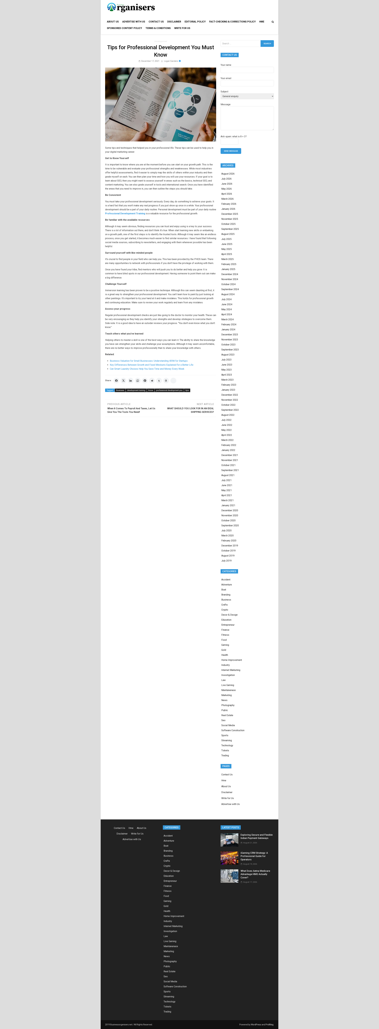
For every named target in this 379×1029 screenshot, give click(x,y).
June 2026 (226, 183)
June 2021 (226, 485)
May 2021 (226, 490)
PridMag (269, 1024)
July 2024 (226, 299)
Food (224, 640)
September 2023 (230, 349)
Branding (225, 594)
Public (224, 710)
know (150, 390)
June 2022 (226, 425)
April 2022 (226, 435)
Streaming (226, 740)
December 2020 (229, 510)
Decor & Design (229, 614)
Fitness (225, 634)
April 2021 (226, 495)
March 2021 (227, 500)
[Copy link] (173, 380)
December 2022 (229, 394)
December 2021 (229, 455)
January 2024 (228, 329)
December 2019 (229, 545)
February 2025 (228, 264)
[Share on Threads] (166, 380)
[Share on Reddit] (152, 380)
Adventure (226, 584)
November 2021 (229, 460)
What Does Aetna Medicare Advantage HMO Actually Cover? (255, 874)
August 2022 (228, 415)
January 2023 (228, 389)
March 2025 (227, 259)
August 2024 (228, 294)
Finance (225, 629)
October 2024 (228, 284)
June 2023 (226, 364)
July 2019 (226, 560)
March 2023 (227, 379)
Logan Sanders (171, 61)
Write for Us (182, 28)
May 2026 (226, 188)
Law (223, 680)
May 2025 (226, 249)
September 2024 (230, 289)
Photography (228, 705)
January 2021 (228, 505)
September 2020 (230, 525)
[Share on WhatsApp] (137, 380)
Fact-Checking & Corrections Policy (232, 21)
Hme (261, 21)
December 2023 (229, 334)
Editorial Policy (195, 21)
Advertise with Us (133, 21)
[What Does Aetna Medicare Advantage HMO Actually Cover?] (229, 881)
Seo (223, 720)
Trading (225, 755)
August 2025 (228, 234)
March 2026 (227, 198)
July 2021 (226, 480)
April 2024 (226, 314)
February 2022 (228, 445)
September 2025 (230, 229)
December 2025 (229, 214)
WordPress (256, 1024)
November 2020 (229, 515)
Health (224, 655)
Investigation (228, 675)
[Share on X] (123, 380)
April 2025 (226, 254)
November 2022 (229, 399)
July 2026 (226, 178)
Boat (223, 589)
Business (120, 390)
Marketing (226, 695)
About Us (113, 21)
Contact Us (156, 21)
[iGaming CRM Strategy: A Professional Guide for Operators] (229, 863)
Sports (224, 735)
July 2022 (226, 420)
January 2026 (228, 209)
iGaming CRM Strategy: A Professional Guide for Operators (254, 856)
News (224, 700)
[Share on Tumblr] (159, 380)
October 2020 (228, 520)
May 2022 (226, 430)
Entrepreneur (228, 624)
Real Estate (227, 715)
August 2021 (228, 475)
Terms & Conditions (158, 28)
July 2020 (226, 530)
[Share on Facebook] (116, 380)
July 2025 (226, 239)
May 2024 (226, 309)
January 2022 (228, 450)
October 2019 (228, 550)
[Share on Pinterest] (145, 380)
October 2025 (228, 224)
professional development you (169, 390)
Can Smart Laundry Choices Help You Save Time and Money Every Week (147, 368)
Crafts (224, 604)
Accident (225, 579)
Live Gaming (227, 685)
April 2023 (226, 374)
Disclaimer (174, 21)
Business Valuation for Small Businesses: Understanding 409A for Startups (149, 360)
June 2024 (226, 304)
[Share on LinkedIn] (130, 380)
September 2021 (230, 470)
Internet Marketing (230, 670)
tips (187, 390)
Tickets (225, 750)
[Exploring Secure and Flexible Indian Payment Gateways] (229, 845)
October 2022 (228, 405)
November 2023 (229, 339)
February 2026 (228, 203)
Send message (231, 151)
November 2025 (229, 219)
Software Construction (232, 730)
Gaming (225, 645)
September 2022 (230, 410)
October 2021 (228, 465)
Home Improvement (231, 660)
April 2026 (226, 193)
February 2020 (228, 540)
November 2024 (229, 279)
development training (136, 390)
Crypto (224, 609)
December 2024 (229, 274)
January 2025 (228, 269)
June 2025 (226, 244)
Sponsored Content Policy (124, 28)
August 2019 (228, 555)
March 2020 (227, 535)
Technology (227, 745)
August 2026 (228, 173)
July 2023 (226, 359)
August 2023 (228, 354)
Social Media (228, 725)
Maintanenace (228, 690)
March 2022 (227, 440)
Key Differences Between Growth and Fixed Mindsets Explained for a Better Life (151, 364)
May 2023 (226, 369)
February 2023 (228, 384)
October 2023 (228, 344)
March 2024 (227, 319)
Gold (223, 650)
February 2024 (228, 324)
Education (226, 619)
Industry (225, 665)
